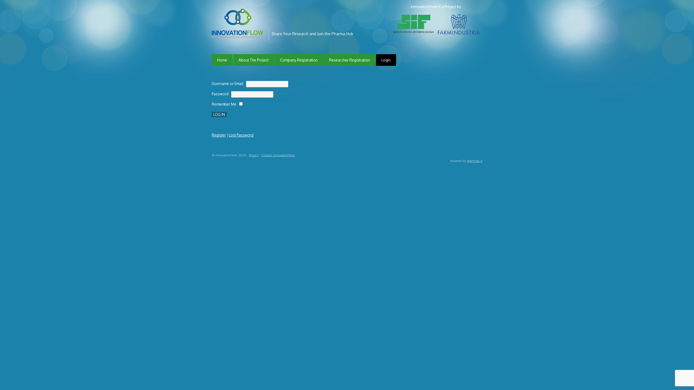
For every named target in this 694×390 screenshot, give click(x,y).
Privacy (254, 155)
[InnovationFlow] (239, 34)
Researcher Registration (349, 60)
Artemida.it (474, 161)
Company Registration (299, 60)
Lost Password (241, 135)
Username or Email (227, 83)
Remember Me (224, 104)
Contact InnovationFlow (278, 155)
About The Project (254, 60)
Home (222, 60)
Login (386, 60)
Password (220, 94)
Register (219, 135)
